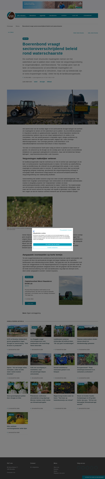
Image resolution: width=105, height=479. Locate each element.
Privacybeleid (63, 230)
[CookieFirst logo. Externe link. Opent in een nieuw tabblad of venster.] (33, 231)
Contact (70, 230)
